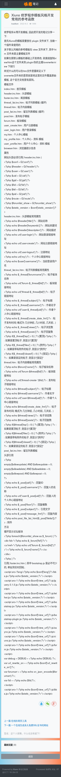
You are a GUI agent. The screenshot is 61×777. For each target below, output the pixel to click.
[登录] (56, 4)
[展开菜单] (6, 4)
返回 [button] (30, 756)
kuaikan (14, 23)
